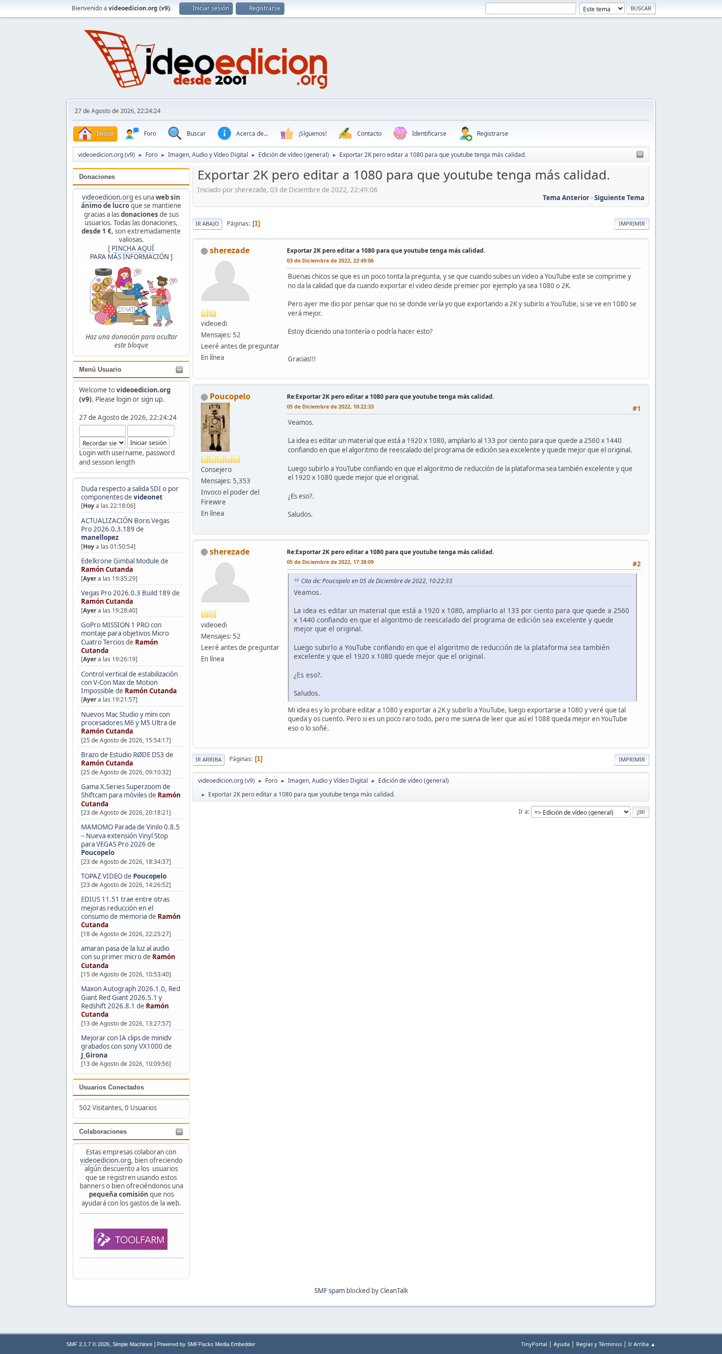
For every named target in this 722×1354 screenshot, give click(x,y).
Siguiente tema (619, 197)
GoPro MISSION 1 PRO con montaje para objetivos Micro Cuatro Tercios (125, 633)
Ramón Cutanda (107, 569)
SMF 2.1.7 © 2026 (88, 1344)
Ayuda (562, 1344)
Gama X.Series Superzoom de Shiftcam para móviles (125, 790)
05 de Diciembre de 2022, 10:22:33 (330, 406)
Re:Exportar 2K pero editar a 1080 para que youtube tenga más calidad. (390, 396)
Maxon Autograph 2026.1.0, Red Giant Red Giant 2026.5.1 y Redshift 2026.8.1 (130, 997)
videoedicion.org (107, 197)
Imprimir (632, 223)
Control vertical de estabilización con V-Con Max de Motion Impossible (129, 683)
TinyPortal (534, 1344)
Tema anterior (566, 197)
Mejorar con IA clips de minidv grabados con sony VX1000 (126, 1042)
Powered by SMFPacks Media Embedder (206, 1344)
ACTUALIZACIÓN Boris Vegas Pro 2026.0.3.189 (125, 524)
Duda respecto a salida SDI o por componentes (130, 492)
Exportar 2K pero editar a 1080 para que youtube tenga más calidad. (386, 250)
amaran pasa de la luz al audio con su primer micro (125, 952)
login (123, 399)
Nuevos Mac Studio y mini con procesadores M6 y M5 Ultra (125, 718)
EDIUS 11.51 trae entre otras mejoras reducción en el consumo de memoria (125, 908)
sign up (152, 399)
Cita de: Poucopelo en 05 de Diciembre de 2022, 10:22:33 (376, 581)
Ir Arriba (208, 759)
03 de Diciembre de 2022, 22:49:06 (330, 260)
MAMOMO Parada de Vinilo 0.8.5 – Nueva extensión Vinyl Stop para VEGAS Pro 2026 (130, 836)
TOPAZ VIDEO (101, 876)
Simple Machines (132, 1344)
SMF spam (329, 1290)
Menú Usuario (100, 369)
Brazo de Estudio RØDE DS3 (122, 754)
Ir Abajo (207, 223)
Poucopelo (97, 852)
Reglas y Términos (599, 1344)
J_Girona (94, 1055)
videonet (148, 497)
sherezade (230, 250)
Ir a (523, 811)
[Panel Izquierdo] (640, 154)
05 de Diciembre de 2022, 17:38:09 (330, 561)
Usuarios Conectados (111, 1087)
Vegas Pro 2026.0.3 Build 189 (125, 593)
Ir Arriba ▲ (642, 1344)
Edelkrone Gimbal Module (120, 561)
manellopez (100, 537)
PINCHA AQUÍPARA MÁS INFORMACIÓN (129, 252)
